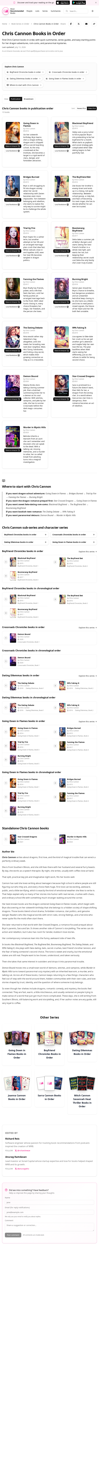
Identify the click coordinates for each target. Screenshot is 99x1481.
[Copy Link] (94, 24)
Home (4, 24)
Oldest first (92, 108)
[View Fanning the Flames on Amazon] (13, 288)
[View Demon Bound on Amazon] (13, 385)
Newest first (81, 108)
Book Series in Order (20, 24)
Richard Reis (12, 1138)
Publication (16, 99)
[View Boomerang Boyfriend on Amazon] (62, 237)
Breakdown (29, 99)
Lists (37, 11)
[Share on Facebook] (71, 24)
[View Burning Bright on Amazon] (62, 288)
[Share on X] (78, 24)
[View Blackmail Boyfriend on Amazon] (62, 132)
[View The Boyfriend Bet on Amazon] (62, 186)
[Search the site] (67, 11)
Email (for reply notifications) (17, 1207)
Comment (9, 1220)
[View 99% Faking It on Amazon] (62, 337)
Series (45, 11)
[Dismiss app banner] (96, 3)
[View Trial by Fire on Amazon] (13, 237)
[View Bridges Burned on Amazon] (13, 186)
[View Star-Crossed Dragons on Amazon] (62, 385)
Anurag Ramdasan (16, 1156)
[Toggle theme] (92, 11)
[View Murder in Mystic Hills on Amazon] (13, 436)
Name (7, 1197)
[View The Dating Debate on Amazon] (13, 337)
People (29, 11)
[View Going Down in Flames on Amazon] (13, 132)
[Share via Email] (86, 24)
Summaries (56, 11)
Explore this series (87, 551)
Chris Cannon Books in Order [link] (46, 24)
